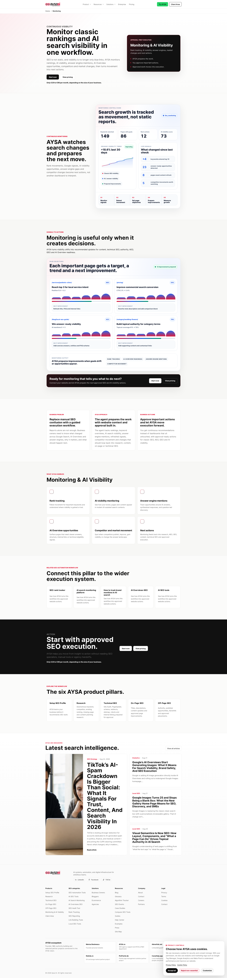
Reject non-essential (189, 970)
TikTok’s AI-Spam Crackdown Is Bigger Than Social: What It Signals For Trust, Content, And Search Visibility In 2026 (104, 795)
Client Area (175, 4)
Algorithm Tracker (122, 900)
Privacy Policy (171, 965)
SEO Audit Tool (74, 908)
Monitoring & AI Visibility (54, 912)
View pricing (68, 77)
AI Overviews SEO (76, 904)
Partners (141, 904)
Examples (118, 924)
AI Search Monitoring (77, 900)
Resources (98, 4)
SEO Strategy (92, 759)
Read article (91, 850)
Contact (141, 896)
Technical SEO (51, 900)
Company (141, 888)
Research (49, 896)
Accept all (172, 970)
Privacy (164, 893)
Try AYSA (162, 4)
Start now (53, 77)
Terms (163, 896)
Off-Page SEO (50, 908)
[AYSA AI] (52, 4)
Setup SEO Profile (52, 893)
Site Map (118, 932)
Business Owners (98, 893)
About (140, 893)
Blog (116, 893)
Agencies (95, 904)
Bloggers (95, 896)
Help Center (119, 920)
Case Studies (120, 908)
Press (117, 928)
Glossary (118, 896)
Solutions (109, 4)
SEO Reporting (74, 916)
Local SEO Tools (75, 924)
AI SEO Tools (73, 896)
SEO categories (74, 888)
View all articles (173, 748)
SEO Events (119, 904)
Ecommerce (96, 900)
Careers (141, 900)
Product (86, 4)
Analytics (136, 758)
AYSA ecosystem (53, 943)
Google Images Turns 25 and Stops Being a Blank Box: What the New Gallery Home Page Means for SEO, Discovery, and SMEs (154, 802)
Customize (207, 970)
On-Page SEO (50, 904)
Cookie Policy (182, 965)
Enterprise (122, 4)
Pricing (131, 4)
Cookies (164, 900)
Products (48, 888)
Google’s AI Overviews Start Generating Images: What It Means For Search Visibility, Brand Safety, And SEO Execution (154, 767)
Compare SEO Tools (122, 912)
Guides (117, 916)
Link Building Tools (76, 920)
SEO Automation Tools (77, 893)
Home (47, 11)
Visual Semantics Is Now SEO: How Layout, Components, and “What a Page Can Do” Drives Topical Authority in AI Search (154, 837)
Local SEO (136, 793)
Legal (163, 888)
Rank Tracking (74, 912)
